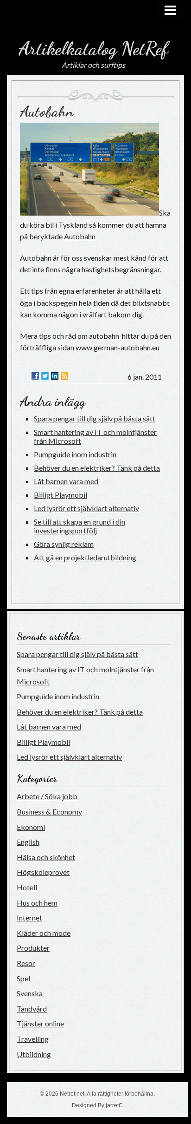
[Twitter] (45, 376)
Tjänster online (40, 1023)
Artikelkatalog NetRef (93, 48)
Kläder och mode (43, 932)
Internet (29, 917)
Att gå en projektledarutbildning (85, 557)
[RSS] (64, 376)
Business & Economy (49, 811)
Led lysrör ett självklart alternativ (86, 508)
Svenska (30, 993)
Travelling (33, 1038)
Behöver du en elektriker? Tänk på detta (97, 467)
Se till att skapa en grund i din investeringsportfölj (79, 526)
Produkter (33, 947)
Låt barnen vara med (66, 481)
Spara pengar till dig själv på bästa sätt (94, 418)
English (28, 841)
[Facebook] (35, 376)
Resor (26, 963)
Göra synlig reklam (64, 543)
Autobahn (46, 111)
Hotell (27, 887)
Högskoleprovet (43, 872)
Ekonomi (31, 826)
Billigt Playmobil (60, 494)
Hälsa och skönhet (46, 857)
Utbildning (34, 1054)
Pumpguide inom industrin (75, 454)
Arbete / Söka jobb (47, 796)
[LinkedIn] (54, 376)
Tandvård (32, 1008)
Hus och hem (37, 902)
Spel (23, 978)
